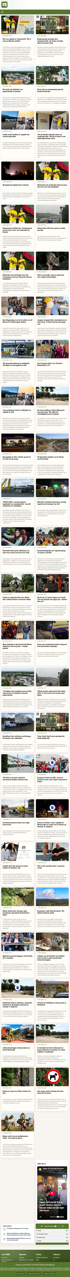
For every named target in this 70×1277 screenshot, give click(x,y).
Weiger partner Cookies (34, 1273)
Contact (21, 1257)
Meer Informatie (21, 1273)
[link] (17, 40)
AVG (37, 1260)
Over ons (4, 1257)
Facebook (56, 1257)
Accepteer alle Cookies (49, 1273)
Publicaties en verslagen (26, 1260)
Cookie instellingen (42, 1257)
